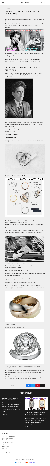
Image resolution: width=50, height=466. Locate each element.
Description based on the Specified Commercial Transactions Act (8, 438)
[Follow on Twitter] (2, 453)
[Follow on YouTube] (9, 453)
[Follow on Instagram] (6, 453)
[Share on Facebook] (28, 385)
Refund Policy (5, 446)
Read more (4, 414)
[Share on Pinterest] (38, 385)
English (24, 456)
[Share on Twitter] (33, 385)
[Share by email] (42, 385)
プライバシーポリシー (7, 448)
